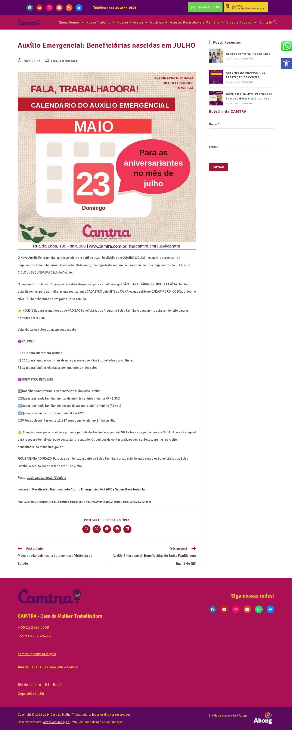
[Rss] (69, 7)
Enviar (218, 167)
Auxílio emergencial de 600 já (41, 502)
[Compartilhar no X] (96, 529)
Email (214, 146)
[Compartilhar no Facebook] (107, 529)
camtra (64, 502)
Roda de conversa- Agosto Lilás (248, 54)
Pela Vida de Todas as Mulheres (110, 502)
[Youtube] (39, 7)
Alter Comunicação (56, 722)
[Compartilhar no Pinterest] (117, 529)
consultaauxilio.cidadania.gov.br (40, 447)
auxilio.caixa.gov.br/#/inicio (46, 478)
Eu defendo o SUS (80, 502)
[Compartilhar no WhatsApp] (86, 529)
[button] (286, 63)
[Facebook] (29, 7)
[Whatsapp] (259, 609)
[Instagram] (49, 7)
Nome (214, 124)
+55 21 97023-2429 (34, 636)
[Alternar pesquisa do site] (275, 23)
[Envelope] (59, 7)
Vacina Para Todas (141, 502)
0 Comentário (246, 59)
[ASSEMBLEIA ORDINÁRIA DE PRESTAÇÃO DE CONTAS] (216, 77)
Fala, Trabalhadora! (64, 61)
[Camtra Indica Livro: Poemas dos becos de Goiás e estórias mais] (216, 98)
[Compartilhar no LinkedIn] (127, 529)
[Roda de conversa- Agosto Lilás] (216, 56)
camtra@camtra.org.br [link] (37, 654)
